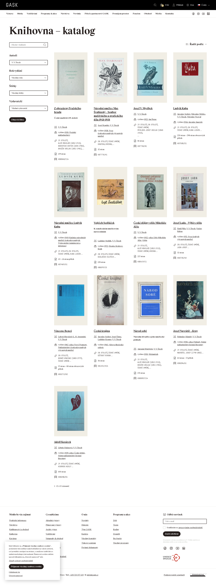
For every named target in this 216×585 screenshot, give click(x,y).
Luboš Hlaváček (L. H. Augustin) (72, 336)
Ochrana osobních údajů (56, 556)
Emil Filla (181, 228)
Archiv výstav (51, 529)
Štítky (12, 86)
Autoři (13, 55)
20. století (103, 141)
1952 (146, 237)
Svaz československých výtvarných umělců (110, 133)
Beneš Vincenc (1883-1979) (70, 358)
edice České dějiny (77, 453)
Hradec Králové (115, 246)
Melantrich (153, 354)
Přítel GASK (51, 543)
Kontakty (169, 13)
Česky (204, 5)
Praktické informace (17, 520)
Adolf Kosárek (62, 441)
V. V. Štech (62, 127)
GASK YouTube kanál (203, 13)
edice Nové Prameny (78, 344)
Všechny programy (121, 543)
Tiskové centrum (89, 543)
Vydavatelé (15, 101)
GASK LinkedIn (208, 13)
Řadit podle (197, 44)
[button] (28, 62)
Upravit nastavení (15, 575)
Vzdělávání (32, 13)
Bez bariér (117, 538)
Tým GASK (87, 529)
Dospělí (116, 534)
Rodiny (116, 529)
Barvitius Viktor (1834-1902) (71, 146)
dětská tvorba (104, 355)
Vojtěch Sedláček (104, 222)
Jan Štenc (152, 119)
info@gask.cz (92, 575)
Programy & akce (49, 13)
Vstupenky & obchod (54, 538)
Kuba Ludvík (194, 130)
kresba (109, 144)
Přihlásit (179, 5)
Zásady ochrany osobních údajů (21, 561)
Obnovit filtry (17, 120)
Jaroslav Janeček (195, 122)
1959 (66, 453)
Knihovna (13, 534)
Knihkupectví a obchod (19, 529)
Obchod (148, 13)
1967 (66, 344)
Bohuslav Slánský (184, 336)
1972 (106, 246)
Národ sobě (140, 330)
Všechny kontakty (89, 538)
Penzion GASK (52, 552)
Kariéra (85, 534)
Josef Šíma (116, 336)
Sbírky (20, 13)
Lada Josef (182, 247)
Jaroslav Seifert (183, 114)
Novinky (77, 13)
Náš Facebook (193, 13)
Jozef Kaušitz (103, 125)
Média (158, 13)
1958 (106, 130)
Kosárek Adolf (64, 466)
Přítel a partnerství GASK (97, 13)
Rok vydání (15, 70)
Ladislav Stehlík (104, 241)
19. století (63, 140)
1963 (106, 344)
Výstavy (9, 13)
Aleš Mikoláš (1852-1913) (69, 143)
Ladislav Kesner (104, 339)
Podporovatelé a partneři (174, 575)
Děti (115, 520)
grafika (101, 144)
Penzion (136, 13)
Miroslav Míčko (198, 114)
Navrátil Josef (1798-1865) (189, 353)
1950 (66, 132)
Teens (115, 525)
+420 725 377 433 (76, 575)
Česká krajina (102, 330)
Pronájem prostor (120, 13)
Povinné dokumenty (90, 547)
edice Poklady (194, 342)
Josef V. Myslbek (143, 108)
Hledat (155, 5)
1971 (185, 236)
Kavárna (12, 538)
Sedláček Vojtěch (106, 257)
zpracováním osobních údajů (190, 527)
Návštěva (65, 13)
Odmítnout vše (14, 572)
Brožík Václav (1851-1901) (70, 149)
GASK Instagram (198, 13)
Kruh (100, 249)
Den (192, 5)
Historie (85, 525)
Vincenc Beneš (63, 330)
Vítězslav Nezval (194, 117)
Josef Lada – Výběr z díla (187, 222)
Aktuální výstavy (53, 520)
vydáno (61, 132)
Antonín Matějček (145, 349)
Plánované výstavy (53, 525)
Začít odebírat (171, 534)
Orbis (144, 240)
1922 (146, 119)
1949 (66, 237)
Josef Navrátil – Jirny (185, 330)
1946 (186, 122)
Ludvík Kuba (180, 108)
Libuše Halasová (65, 447)
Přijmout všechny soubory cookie (26, 566)
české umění (113, 141)
